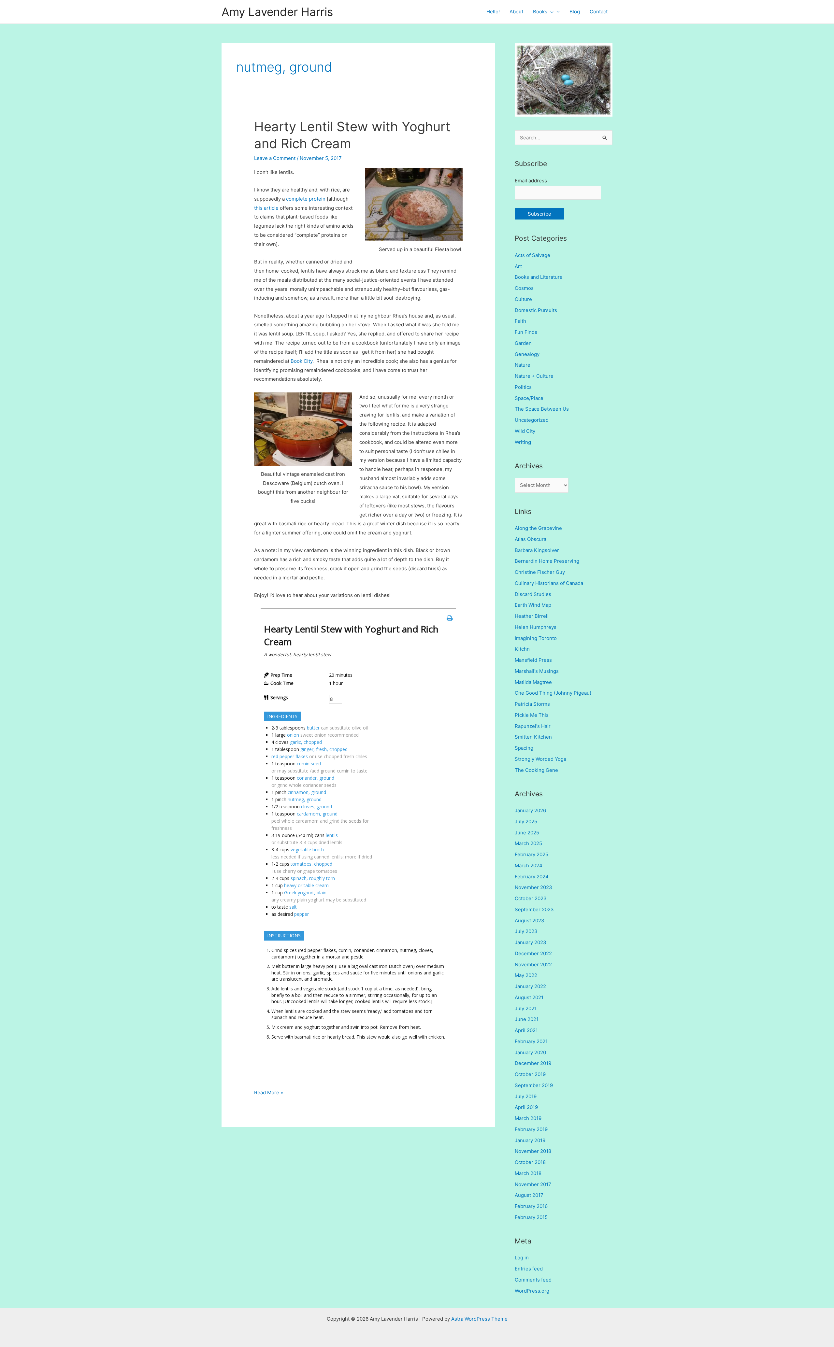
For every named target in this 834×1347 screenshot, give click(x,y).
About (516, 11)
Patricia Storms (532, 704)
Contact (599, 11)
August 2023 (529, 920)
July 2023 (526, 931)
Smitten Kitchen (533, 737)
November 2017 (533, 1184)
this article (266, 208)
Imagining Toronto (536, 638)
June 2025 (527, 832)
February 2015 (531, 1217)
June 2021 (527, 1019)
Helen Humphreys (535, 627)
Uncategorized (532, 420)
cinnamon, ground (307, 792)
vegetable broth (307, 849)
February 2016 (531, 1206)
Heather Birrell (532, 616)
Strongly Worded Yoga (540, 759)
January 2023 (530, 942)
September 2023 (534, 909)
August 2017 (529, 1195)
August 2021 (529, 997)
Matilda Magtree (533, 682)
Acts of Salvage (532, 255)
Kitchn (522, 649)
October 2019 (530, 1074)
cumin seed (309, 763)
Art (518, 266)
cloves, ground (316, 806)
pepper (301, 914)
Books (540, 11)
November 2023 (533, 887)
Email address (531, 180)
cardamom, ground (317, 814)
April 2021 (526, 1030)
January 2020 (530, 1052)
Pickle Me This (532, 715)
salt (293, 907)
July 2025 (526, 821)
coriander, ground (315, 778)
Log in (522, 1258)
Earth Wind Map (533, 605)
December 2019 (533, 1063)
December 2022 (533, 953)
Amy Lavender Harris (277, 12)
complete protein (305, 199)
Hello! (493, 11)
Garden (523, 343)
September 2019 (534, 1085)
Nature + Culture (534, 376)
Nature (522, 365)
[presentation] (550, 11)
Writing (523, 442)
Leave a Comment (274, 158)
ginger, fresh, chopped (324, 749)
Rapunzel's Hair (533, 726)
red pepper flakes (289, 756)
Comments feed (533, 1280)
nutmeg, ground (305, 799)
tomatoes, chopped (311, 864)
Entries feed (529, 1269)
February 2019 (531, 1129)
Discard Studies (533, 594)
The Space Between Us (542, 409)
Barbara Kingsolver (537, 550)
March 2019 (528, 1118)
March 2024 (528, 865)
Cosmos (524, 288)
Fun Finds (526, 332)
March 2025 (528, 843)
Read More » (268, 1093)
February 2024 (532, 876)
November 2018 (533, 1151)
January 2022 (530, 986)
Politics (523, 387)
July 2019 (526, 1096)
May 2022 (526, 975)
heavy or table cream (306, 885)
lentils (332, 835)
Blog (574, 11)
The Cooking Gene (536, 770)
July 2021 (526, 1008)
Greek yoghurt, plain (305, 892)
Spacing (524, 748)
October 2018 (530, 1162)
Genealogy (527, 354)
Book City (301, 361)
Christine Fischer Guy (540, 572)
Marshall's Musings (537, 671)
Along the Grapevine (538, 528)
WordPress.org (532, 1291)
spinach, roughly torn (313, 878)
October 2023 (531, 898)
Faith (520, 321)
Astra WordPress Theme (479, 1319)
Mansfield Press (533, 660)
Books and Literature (539, 277)
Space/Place (529, 398)
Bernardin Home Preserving (547, 561)
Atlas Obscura (530, 539)
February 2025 (531, 854)
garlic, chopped (306, 742)
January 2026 (530, 810)
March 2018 (528, 1173)
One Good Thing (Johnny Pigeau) (553, 693)
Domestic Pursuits (536, 310)
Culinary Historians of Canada (549, 583)
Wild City (525, 431)
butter (313, 728)
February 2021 (531, 1041)
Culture (523, 299)
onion (293, 735)
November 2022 (533, 964)
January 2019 (530, 1140)
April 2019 (526, 1107)
